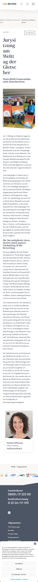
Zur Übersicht (30, 33)
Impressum (25, 579)
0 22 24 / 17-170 (18, 503)
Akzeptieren (19, 563)
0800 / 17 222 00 (19, 494)
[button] (35, 544)
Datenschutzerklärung (16, 579)
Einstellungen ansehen (19, 574)
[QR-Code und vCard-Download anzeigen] (8, 413)
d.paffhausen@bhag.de (14, 448)
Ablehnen (19, 569)
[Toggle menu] (33, 4)
